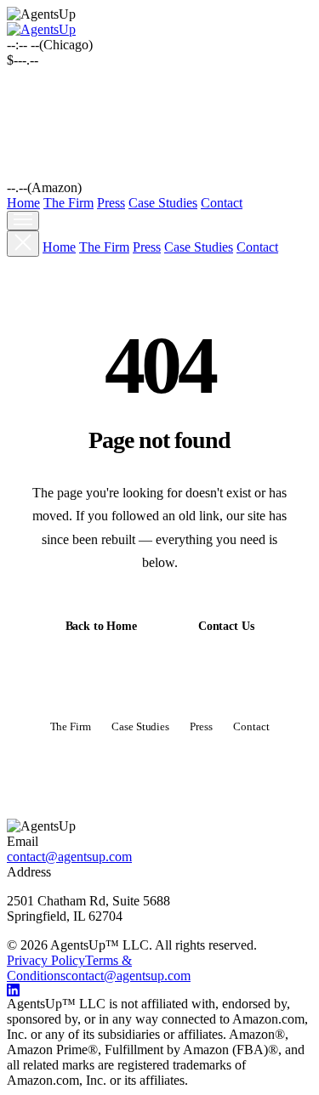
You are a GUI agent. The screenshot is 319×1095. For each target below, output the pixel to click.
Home (23, 203)
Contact (221, 203)
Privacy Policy (46, 960)
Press (111, 203)
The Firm (68, 203)
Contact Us (226, 626)
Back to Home (101, 626)
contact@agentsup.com (69, 856)
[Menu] (23, 220)
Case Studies (162, 203)
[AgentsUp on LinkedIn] (159, 990)
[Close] (23, 243)
